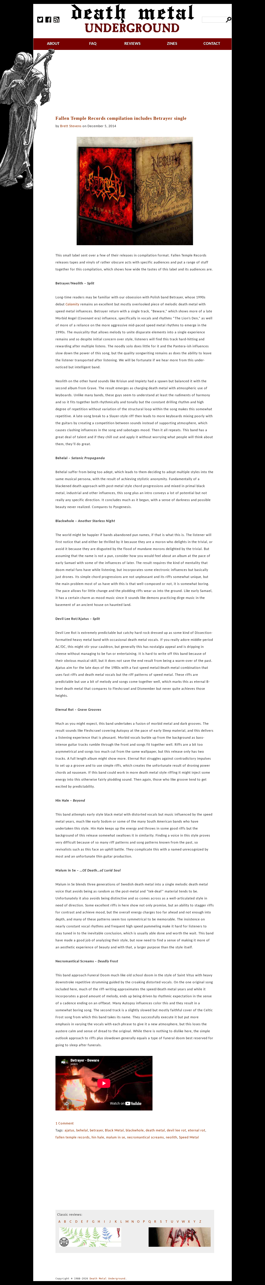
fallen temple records (72, 1137)
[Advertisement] (137, 83)
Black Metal (114, 1130)
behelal (82, 1130)
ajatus (69, 1130)
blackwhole (135, 1130)
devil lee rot (176, 1130)
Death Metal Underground (107, 1278)
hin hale (98, 1137)
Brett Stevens (70, 126)
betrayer (96, 1130)
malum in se (115, 1137)
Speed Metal (189, 1137)
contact (212, 44)
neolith (171, 1137)
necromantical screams (145, 1137)
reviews (132, 44)
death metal (155, 1130)
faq (92, 44)
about (53, 44)
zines (172, 44)
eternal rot (196, 1130)
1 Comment (64, 1123)
